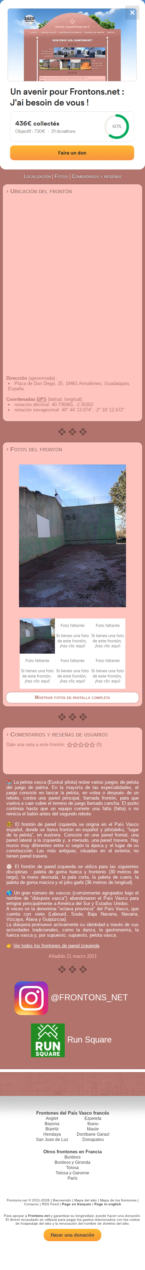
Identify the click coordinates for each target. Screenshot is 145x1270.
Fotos (61, 176)
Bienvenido (62, 1200)
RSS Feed (50, 1204)
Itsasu (93, 1123)
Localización (37, 176)
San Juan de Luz (52, 1139)
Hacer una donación (72, 1235)
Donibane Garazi (93, 1134)
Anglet (52, 1118)
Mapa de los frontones (118, 1200)
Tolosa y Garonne (72, 1172)
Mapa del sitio (85, 1200)
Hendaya (52, 1134)
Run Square (89, 1039)
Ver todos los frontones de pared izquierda (56, 945)
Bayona (52, 1123)
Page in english (107, 1204)
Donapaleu (93, 1139)
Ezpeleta (92, 1118)
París (72, 1178)
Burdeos (72, 1157)
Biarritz (52, 1129)
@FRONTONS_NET (89, 997)
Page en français (76, 1204)
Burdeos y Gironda (72, 1162)
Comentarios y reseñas (96, 176)
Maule (93, 1129)
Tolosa (72, 1167)
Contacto (31, 1204)
